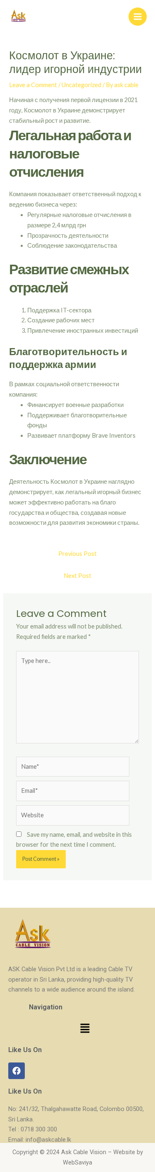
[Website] (72, 816)
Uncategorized (81, 84)
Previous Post (77, 553)
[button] (84, 1029)
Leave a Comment (33, 84)
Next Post (77, 575)
